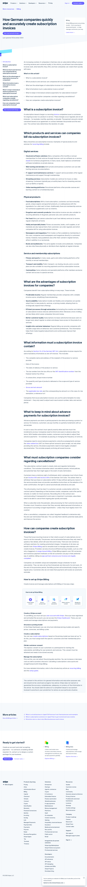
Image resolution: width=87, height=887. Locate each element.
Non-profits (48, 829)
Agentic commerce (50, 789)
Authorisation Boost (30, 789)
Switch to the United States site (53, 883)
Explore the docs (71, 756)
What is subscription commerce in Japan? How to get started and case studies (50, 717)
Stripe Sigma (27, 836)
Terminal (26, 841)
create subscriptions (40, 636)
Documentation (49, 857)
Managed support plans (73, 835)
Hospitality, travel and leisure (53, 822)
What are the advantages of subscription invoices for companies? (11, 78)
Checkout (27, 796)
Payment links (28, 825)
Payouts (26, 829)
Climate (26, 799)
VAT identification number (64, 371)
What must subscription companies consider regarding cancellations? (10, 98)
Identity (26, 813)
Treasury (26, 844)
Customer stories (71, 787)
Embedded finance (50, 796)
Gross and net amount (34, 387)
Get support (69, 833)
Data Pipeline (28, 806)
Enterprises (48, 784)
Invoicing (26, 815)
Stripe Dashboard (63, 618)
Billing (19, 9)
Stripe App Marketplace (52, 845)
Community (69, 791)
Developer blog (49, 871)
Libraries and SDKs (50, 866)
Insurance (48, 825)
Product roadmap (71, 817)
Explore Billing (49, 758)
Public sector (49, 834)
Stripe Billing (37, 546)
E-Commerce (49, 794)
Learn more (69, 32)
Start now (7, 759)
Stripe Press (69, 824)
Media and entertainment (52, 827)
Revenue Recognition (30, 834)
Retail (46, 836)
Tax (25, 839)
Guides (68, 784)
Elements (26, 808)
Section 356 (44, 477)
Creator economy (50, 818)
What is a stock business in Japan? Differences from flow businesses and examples (52, 714)
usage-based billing (44, 551)
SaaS (28, 161)
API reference (49, 859)
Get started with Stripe (11, 33)
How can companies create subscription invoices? (11, 104)
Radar (25, 832)
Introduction (7, 62)
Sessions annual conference (74, 794)
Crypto (26, 803)
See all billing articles (9, 718)
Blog (67, 789)
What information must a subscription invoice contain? (10, 85)
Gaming (47, 820)
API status (48, 861)
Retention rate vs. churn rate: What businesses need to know (45, 719)
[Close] (84, 878)
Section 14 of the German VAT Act (45, 351)
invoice (56, 114)
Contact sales (77, 3)
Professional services (51, 832)
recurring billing (38, 144)
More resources (8, 9)
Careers (68, 819)
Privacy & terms (70, 796)
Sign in (67, 3)
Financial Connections (30, 810)
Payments (27, 827)
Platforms (48, 810)
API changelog (49, 864)
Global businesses (50, 801)
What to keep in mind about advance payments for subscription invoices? (11, 91)
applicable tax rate (35, 391)
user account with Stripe (55, 615)
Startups (47, 787)
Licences (68, 803)
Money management (51, 808)
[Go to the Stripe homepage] (5, 782)
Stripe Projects (49, 869)
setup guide (34, 671)
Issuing (26, 818)
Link (25, 820)
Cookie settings (70, 808)
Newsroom (69, 822)
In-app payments (50, 803)
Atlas (25, 787)
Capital (26, 794)
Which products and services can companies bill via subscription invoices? (12, 71)
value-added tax (32, 443)
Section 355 (32, 477)
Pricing (50, 3)
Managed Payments (30, 822)
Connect (26, 801)
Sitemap (68, 805)
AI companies (49, 815)
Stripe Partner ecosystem (52, 848)
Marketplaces (49, 806)
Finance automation (50, 799)
